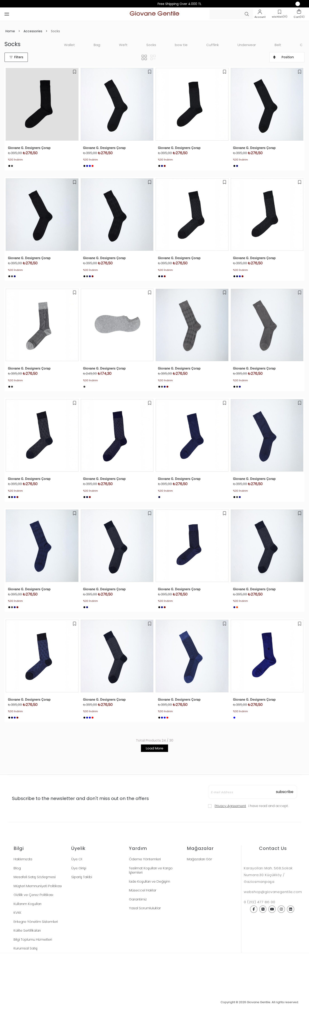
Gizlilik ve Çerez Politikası (33, 894)
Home (10, 31)
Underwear (247, 45)
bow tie (181, 45)
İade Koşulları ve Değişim (149, 881)
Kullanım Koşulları (27, 903)
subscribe (284, 791)
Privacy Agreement (230, 805)
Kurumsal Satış (26, 948)
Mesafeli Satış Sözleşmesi (35, 876)
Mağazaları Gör (199, 859)
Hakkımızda (23, 859)
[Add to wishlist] (74, 72)
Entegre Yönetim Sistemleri (36, 921)
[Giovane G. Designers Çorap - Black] (9, 166)
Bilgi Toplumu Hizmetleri (33, 939)
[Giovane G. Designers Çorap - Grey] (12, 166)
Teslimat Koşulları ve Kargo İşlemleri (151, 870)
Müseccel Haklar (142, 890)
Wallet (69, 45)
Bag (97, 45)
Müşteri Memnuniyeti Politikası (38, 886)
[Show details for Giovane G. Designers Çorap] (42, 104)
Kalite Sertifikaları (27, 930)
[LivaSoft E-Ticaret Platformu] (154, 1002)
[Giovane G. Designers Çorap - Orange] (237, 607)
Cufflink (212, 45)
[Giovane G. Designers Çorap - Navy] (87, 166)
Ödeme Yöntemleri (145, 859)
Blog (17, 868)
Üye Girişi (78, 868)
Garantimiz (138, 899)
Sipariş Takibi (81, 876)
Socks (151, 45)
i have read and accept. (251, 805)
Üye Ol (76, 859)
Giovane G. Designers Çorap (29, 148)
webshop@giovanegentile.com (273, 891)
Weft (123, 45)
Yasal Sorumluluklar (145, 908)
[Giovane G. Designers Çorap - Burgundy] (165, 166)
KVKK (17, 912)
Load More (154, 748)
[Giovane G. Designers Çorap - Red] (92, 166)
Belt (278, 45)
